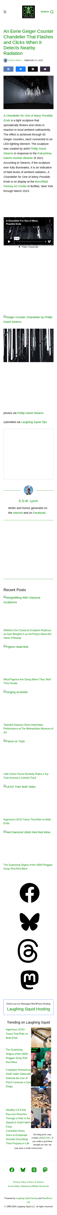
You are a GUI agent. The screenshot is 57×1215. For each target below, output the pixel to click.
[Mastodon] (29, 990)
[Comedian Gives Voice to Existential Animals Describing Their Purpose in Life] (41, 1117)
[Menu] (4, 11)
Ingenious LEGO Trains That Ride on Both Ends (17, 1033)
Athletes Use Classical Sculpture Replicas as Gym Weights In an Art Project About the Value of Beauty (27, 634)
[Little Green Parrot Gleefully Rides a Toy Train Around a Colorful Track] (28, 753)
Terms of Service (36, 1182)
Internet (18, 512)
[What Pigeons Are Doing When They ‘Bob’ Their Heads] (28, 659)
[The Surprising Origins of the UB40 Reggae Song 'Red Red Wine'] (41, 1057)
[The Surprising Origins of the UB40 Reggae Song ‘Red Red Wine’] (28, 844)
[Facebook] (8, 69)
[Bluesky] (21, 69)
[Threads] (33, 69)
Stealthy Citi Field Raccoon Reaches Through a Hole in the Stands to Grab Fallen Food (18, 1118)
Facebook (39, 512)
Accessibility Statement (19, 1186)
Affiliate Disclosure (40, 1186)
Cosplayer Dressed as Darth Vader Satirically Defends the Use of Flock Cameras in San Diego (18, 1078)
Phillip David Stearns (30, 413)
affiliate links (45, 1138)
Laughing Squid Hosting (28, 1009)
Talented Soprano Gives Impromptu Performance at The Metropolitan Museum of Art (28, 728)
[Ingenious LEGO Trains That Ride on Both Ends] (28, 799)
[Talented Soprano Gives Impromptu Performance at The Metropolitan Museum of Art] (28, 704)
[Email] (45, 69)
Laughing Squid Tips (34, 422)
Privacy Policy (19, 1182)
